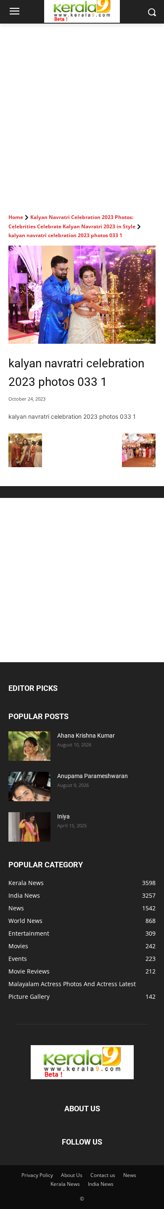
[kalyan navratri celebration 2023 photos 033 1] (82, 295)
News (129, 1175)
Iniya (63, 816)
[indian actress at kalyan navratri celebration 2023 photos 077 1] (139, 464)
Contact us (102, 1175)
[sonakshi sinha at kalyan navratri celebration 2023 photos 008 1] (25, 464)
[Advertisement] (82, 110)
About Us (71, 1175)
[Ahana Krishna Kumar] (29, 746)
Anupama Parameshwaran (92, 776)
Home (15, 217)
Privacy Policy (37, 1175)
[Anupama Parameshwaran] (29, 786)
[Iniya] (29, 827)
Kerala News (65, 1184)
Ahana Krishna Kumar (86, 735)
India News (101, 1184)
